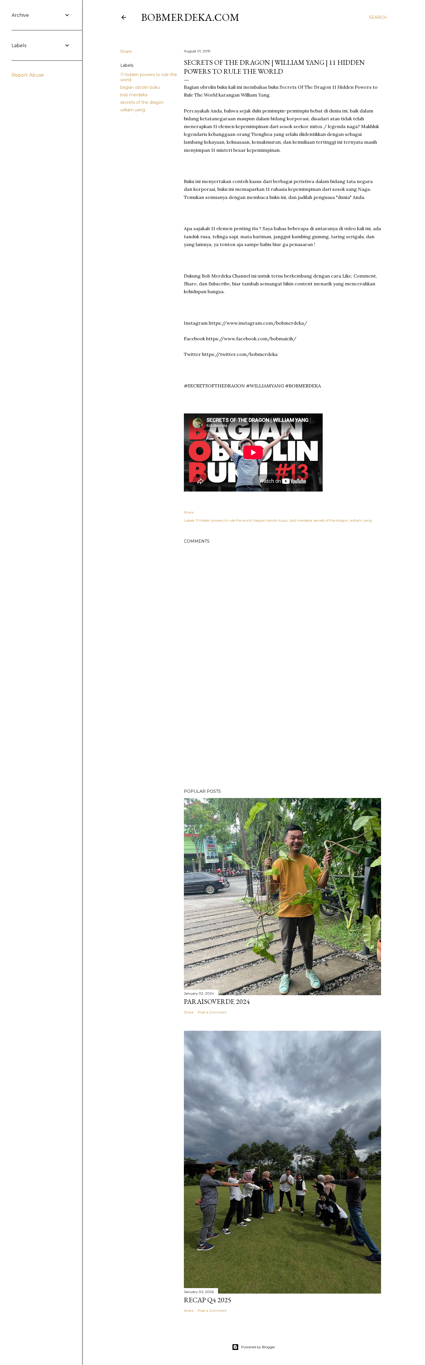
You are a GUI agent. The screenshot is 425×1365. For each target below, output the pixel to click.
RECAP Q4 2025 (207, 1299)
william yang (132, 109)
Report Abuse (28, 75)
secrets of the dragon (142, 102)
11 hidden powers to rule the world (224, 520)
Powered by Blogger (258, 1347)
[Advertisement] (282, 733)
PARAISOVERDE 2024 (217, 1001)
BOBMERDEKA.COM (190, 17)
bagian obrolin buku (140, 87)
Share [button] (126, 51)
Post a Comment (212, 1012)
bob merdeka (133, 94)
